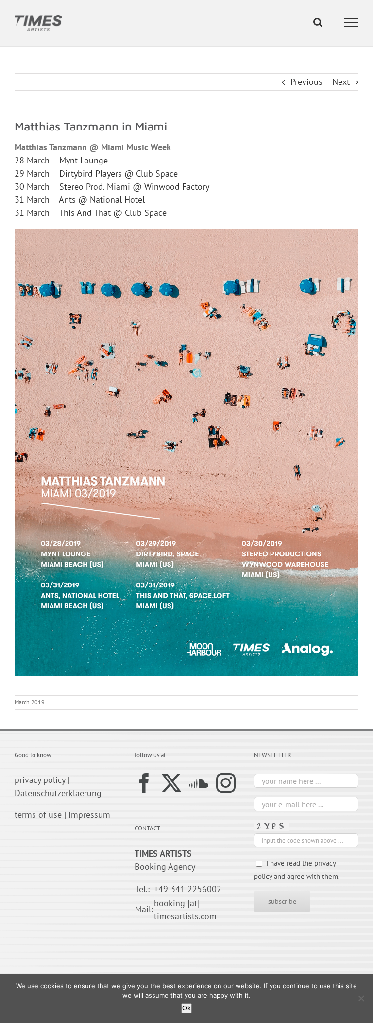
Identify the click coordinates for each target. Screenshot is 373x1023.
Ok (186, 1008)
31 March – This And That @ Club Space (91, 212)
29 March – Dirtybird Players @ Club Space (96, 173)
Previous (306, 81)
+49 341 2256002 (187, 888)
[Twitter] (171, 783)
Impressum (89, 814)
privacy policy (40, 779)
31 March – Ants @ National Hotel (81, 199)
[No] (361, 998)
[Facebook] (144, 783)
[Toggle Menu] (351, 22)
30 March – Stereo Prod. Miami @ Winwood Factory (112, 186)
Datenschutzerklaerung (58, 792)
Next (341, 81)
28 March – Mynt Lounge (61, 160)
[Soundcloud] (198, 783)
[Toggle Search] (317, 22)
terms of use (38, 814)
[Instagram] (226, 783)
